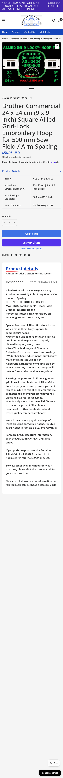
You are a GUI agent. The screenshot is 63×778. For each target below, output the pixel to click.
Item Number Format (45, 282)
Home (5, 32)
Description (15, 282)
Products (16, 32)
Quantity (6, 216)
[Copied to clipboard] (28, 255)
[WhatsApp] (24, 255)
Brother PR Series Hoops (20, 309)
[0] (58, 20)
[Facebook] (12, 255)
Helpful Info (44, 32)
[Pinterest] (20, 255)
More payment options (31, 249)
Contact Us (29, 32)
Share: (5, 255)
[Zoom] (57, 46)
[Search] (53, 20)
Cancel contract (50, 772)
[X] (16, 255)
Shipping (6, 157)
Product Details (11, 171)
